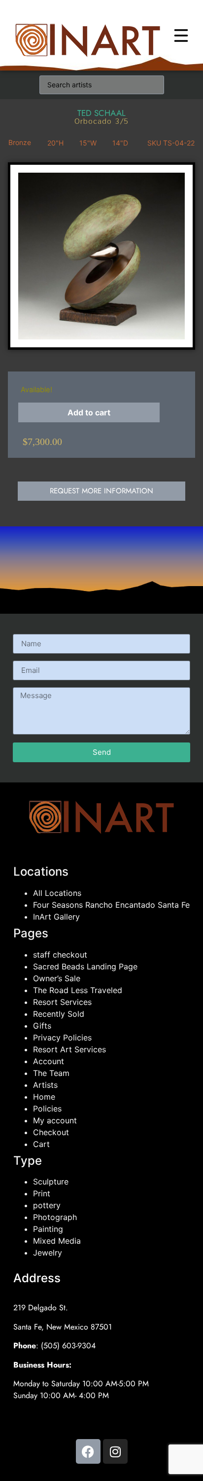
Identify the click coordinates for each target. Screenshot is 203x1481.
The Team (51, 1073)
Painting (48, 1229)
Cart (41, 1144)
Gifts (42, 1026)
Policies (47, 1108)
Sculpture (50, 1181)
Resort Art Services (69, 1049)
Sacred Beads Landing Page (85, 966)
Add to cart (89, 412)
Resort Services (62, 1002)
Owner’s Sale (56, 978)
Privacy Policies (62, 1037)
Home (44, 1097)
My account (55, 1120)
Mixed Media (57, 1241)
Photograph (55, 1217)
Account (48, 1061)
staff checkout (60, 955)
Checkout (51, 1132)
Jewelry (47, 1253)
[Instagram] (115, 1451)
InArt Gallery (56, 917)
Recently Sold (58, 1014)
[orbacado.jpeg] (101, 256)
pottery (47, 1205)
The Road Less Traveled (77, 990)
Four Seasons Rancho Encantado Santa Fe (111, 905)
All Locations (57, 893)
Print (41, 1193)
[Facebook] (88, 1451)
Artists (45, 1085)
